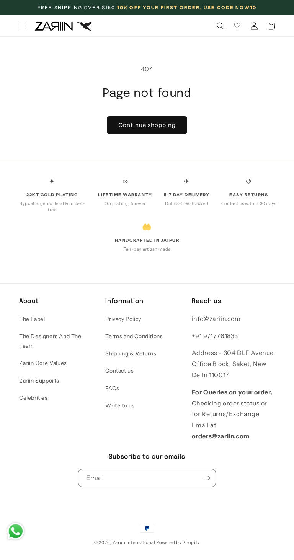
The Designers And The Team (50, 341)
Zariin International (134, 542)
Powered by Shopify (178, 542)
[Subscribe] (207, 478)
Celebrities (33, 397)
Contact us (119, 370)
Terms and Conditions (134, 336)
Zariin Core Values (43, 363)
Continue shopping (147, 125)
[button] (23, 26)
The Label (32, 319)
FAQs (112, 388)
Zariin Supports (39, 380)
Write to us (120, 405)
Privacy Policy (123, 319)
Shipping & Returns (130, 353)
